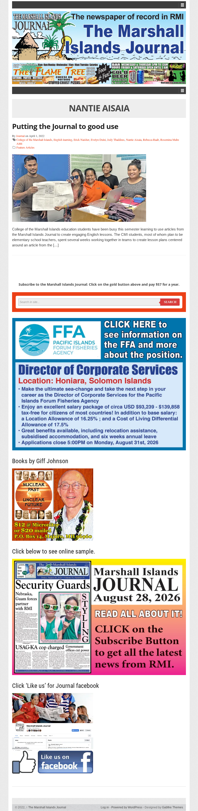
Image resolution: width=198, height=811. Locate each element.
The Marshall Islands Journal (46, 807)
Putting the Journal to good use (65, 126)
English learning (63, 140)
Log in (105, 807)
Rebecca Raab (151, 140)
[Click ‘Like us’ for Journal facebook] (99, 733)
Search (170, 302)
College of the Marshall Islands (34, 140)
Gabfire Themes (172, 807)
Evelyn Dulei (98, 140)
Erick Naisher (81, 140)
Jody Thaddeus (116, 140)
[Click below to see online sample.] (99, 617)
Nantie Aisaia (133, 140)
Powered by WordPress (126, 807)
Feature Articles (25, 147)
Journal (20, 136)
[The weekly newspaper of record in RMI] (99, 35)
